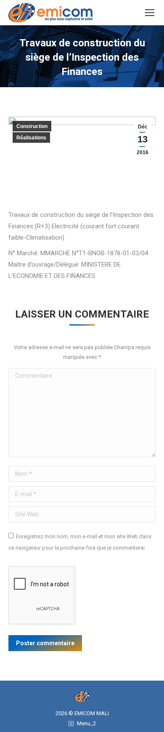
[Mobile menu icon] (150, 13)
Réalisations (31, 138)
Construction (32, 126)
